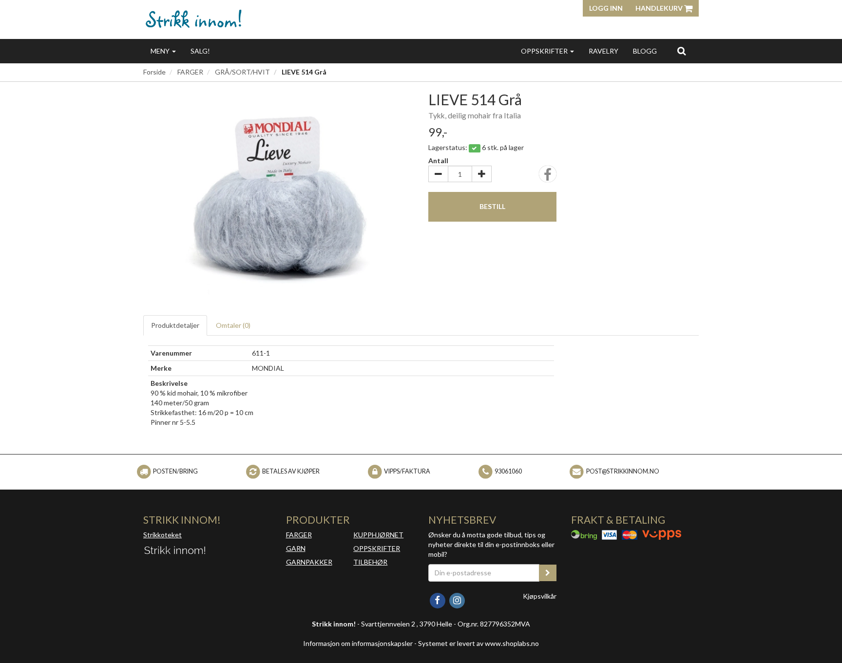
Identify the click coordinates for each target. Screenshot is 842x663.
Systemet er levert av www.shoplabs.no (478, 643)
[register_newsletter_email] (547, 573)
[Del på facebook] (547, 177)
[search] (681, 50)
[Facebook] (438, 599)
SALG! (200, 51)
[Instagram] (457, 599)
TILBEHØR (370, 562)
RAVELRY (603, 51)
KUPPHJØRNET (378, 534)
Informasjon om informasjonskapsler (358, 643)
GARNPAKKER (309, 562)
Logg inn (606, 8)
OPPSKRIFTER (545, 51)
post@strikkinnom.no (622, 471)
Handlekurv (659, 8)
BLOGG (645, 51)
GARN (296, 548)
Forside (154, 72)
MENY (161, 51)
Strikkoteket (162, 534)
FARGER (190, 72)
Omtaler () (233, 325)
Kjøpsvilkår (539, 596)
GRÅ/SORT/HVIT (242, 72)
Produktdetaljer (175, 325)
